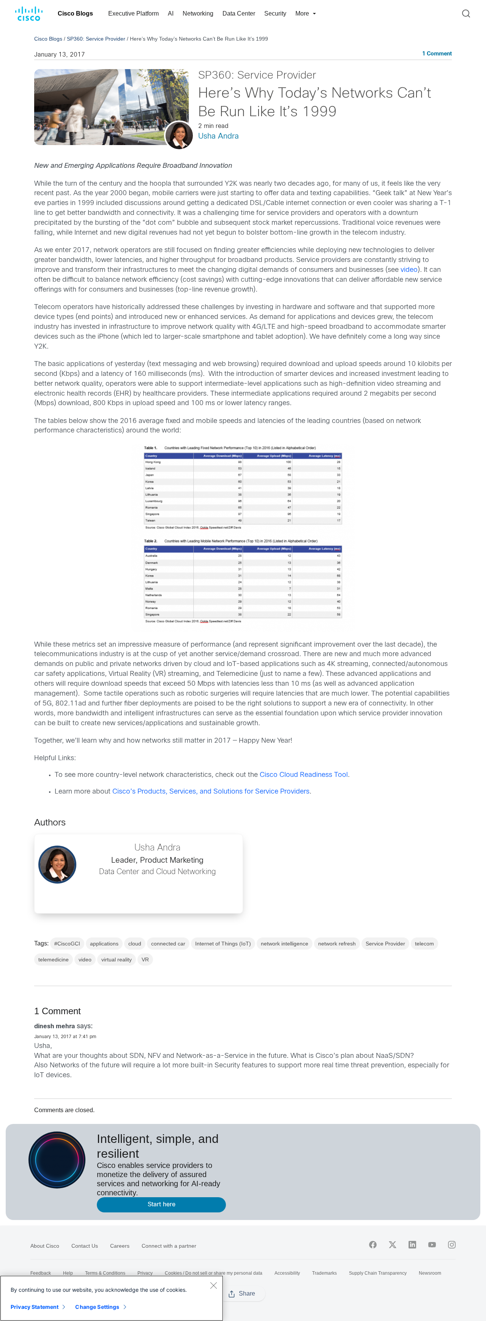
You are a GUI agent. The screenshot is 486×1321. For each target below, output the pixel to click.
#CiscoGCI (67, 944)
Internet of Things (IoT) (223, 944)
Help (68, 1273)
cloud (134, 944)
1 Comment (437, 54)
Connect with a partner (169, 1246)
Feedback (40, 1273)
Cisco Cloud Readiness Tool (304, 775)
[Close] (213, 1285)
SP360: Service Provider (96, 39)
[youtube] (432, 1244)
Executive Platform (133, 13)
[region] (111, 1298)
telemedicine (53, 959)
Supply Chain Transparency (378, 1273)
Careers (119, 1246)
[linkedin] (412, 1244)
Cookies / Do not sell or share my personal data (213, 1273)
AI (171, 13)
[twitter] (392, 1244)
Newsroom (430, 1273)
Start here (161, 1204)
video (409, 270)
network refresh (337, 944)
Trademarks (324, 1273)
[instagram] (452, 1244)
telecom (424, 944)
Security (275, 13)
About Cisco (44, 1246)
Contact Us (84, 1246)
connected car (168, 944)
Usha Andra (218, 136)
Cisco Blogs (75, 13)
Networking (198, 13)
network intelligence (284, 944)
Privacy (145, 1273)
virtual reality (116, 959)
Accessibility (287, 1273)
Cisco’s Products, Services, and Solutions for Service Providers (210, 792)
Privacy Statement (34, 1307)
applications (104, 944)
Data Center (238, 13)
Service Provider (385, 944)
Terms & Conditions (105, 1273)
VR (145, 959)
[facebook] (373, 1244)
